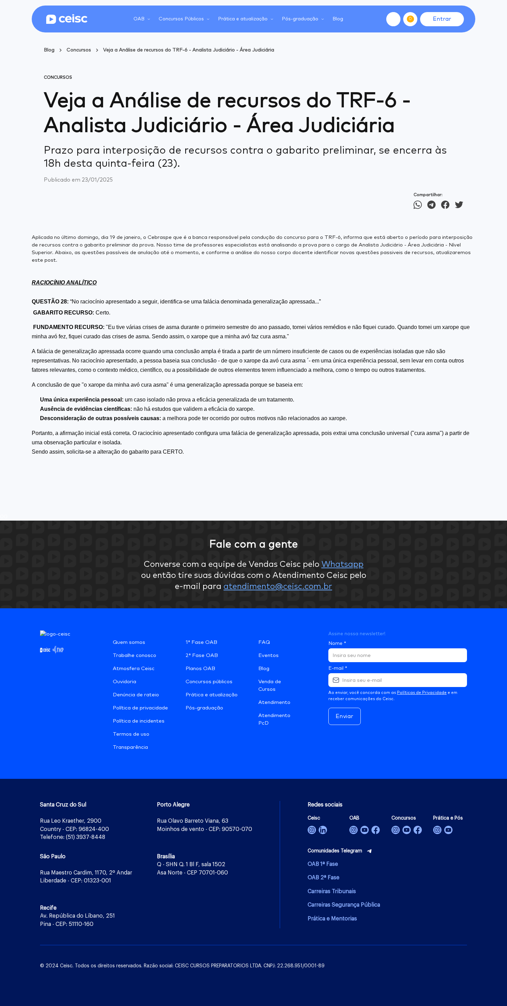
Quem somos (129, 642)
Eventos (268, 655)
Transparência (130, 747)
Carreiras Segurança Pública (344, 905)
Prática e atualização (212, 694)
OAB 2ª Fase (323, 877)
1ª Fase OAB (201, 642)
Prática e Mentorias (332, 918)
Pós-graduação (204, 707)
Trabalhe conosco (134, 655)
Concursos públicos (209, 681)
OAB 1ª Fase (323, 864)
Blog (337, 19)
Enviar (345, 716)
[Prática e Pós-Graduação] (437, 830)
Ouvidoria (124, 681)
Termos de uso (131, 734)
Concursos (79, 50)
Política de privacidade (140, 707)
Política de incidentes (139, 721)
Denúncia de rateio (136, 694)
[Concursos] (395, 830)
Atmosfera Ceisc (134, 668)
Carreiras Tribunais (332, 891)
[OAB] (353, 830)
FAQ (264, 642)
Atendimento (274, 702)
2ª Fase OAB (202, 655)
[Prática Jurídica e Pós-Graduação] (448, 830)
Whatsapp (342, 564)
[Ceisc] (312, 830)
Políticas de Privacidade (422, 693)
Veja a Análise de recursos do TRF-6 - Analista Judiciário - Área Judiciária (188, 50)
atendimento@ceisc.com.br (277, 586)
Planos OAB (200, 668)
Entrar (442, 19)
